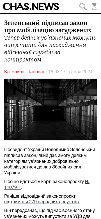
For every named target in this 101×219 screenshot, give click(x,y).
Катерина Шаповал (24, 72)
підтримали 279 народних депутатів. (42, 202)
